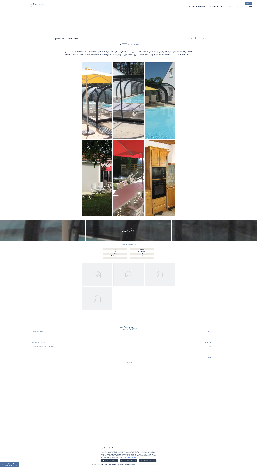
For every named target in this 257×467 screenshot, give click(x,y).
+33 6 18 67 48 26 (108, 464)
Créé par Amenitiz (128, 362)
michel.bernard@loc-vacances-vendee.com (125, 464)
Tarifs (230, 6)
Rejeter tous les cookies (109, 460)
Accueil (191, 6)
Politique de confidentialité (129, 457)
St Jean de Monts (202, 6)
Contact (243, 6)
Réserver (248, 3)
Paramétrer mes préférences (128, 460)
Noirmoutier (214, 6)
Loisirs (223, 6)
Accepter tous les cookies (147, 460)
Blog (250, 6)
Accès (236, 6)
